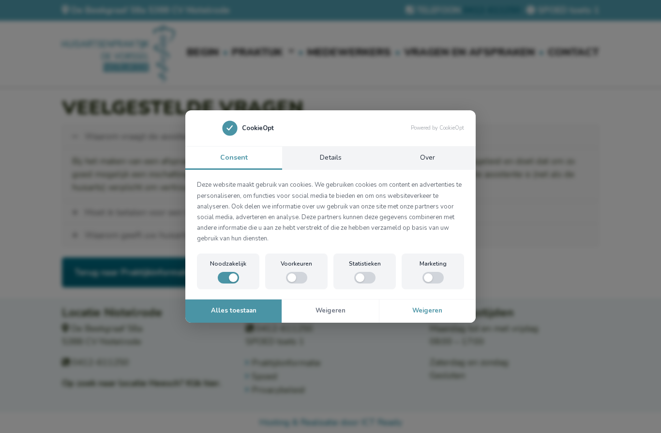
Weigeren (330, 310)
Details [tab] (331, 157)
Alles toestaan (233, 310)
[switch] (228, 278)
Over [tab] (427, 157)
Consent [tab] (234, 157)
